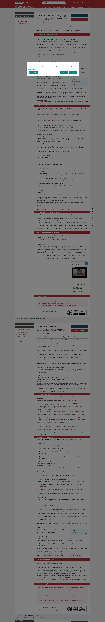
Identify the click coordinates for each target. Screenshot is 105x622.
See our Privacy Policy (32, 69)
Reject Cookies (64, 72)
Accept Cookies (73, 72)
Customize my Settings (33, 72)
